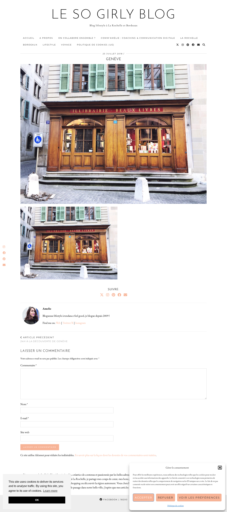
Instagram (80, 323)
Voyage (66, 44)
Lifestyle (49, 44)
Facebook (115, 499)
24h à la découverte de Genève (44, 339)
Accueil (28, 38)
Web (58, 323)
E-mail (24, 418)
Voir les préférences (199, 497)
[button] (220, 467)
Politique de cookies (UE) (95, 44)
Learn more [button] (50, 490)
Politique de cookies (175, 505)
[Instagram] (183, 44)
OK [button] (37, 500)
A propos (46, 38)
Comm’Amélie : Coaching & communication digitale (138, 38)
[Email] (198, 44)
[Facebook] (193, 44)
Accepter (143, 497)
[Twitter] (177, 44)
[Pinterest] (188, 44)
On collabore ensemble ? (77, 38)
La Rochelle (189, 38)
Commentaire (28, 365)
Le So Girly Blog (113, 15)
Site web (24, 432)
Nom (24, 404)
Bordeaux (30, 44)
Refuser (165, 497)
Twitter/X (67, 323)
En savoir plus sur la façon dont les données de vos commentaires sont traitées (115, 455)
